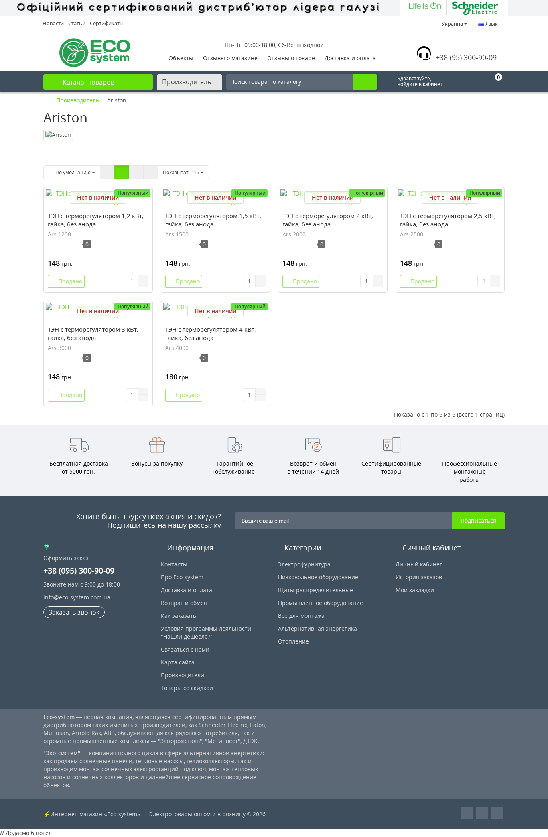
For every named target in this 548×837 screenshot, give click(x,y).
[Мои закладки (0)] (476, 81)
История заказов (419, 577)
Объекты (180, 58)
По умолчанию (72, 172)
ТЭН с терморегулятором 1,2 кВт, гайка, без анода (96, 220)
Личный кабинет (419, 564)
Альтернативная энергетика (317, 628)
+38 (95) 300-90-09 (466, 57)
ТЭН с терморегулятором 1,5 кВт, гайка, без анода (213, 220)
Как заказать (178, 615)
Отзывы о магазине (230, 58)
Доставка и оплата (350, 58)
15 (182, 172)
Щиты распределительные (315, 590)
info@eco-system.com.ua (76, 597)
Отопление (293, 641)
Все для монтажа (301, 615)
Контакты (174, 564)
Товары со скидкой (187, 688)
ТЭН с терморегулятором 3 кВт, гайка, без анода (93, 333)
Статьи (76, 23)
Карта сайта (178, 662)
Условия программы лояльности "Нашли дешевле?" (206, 632)
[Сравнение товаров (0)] (456, 81)
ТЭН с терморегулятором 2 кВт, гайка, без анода (327, 220)
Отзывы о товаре (291, 58)
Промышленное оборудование (320, 603)
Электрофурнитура (304, 564)
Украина (452, 23)
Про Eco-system (182, 577)
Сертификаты (107, 23)
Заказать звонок (74, 612)
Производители (182, 675)
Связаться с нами (185, 649)
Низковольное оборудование (318, 577)
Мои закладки (415, 590)
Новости (53, 23)
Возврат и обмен (184, 603)
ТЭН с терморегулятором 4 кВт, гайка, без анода (210, 333)
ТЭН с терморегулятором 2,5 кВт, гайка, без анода (448, 220)
